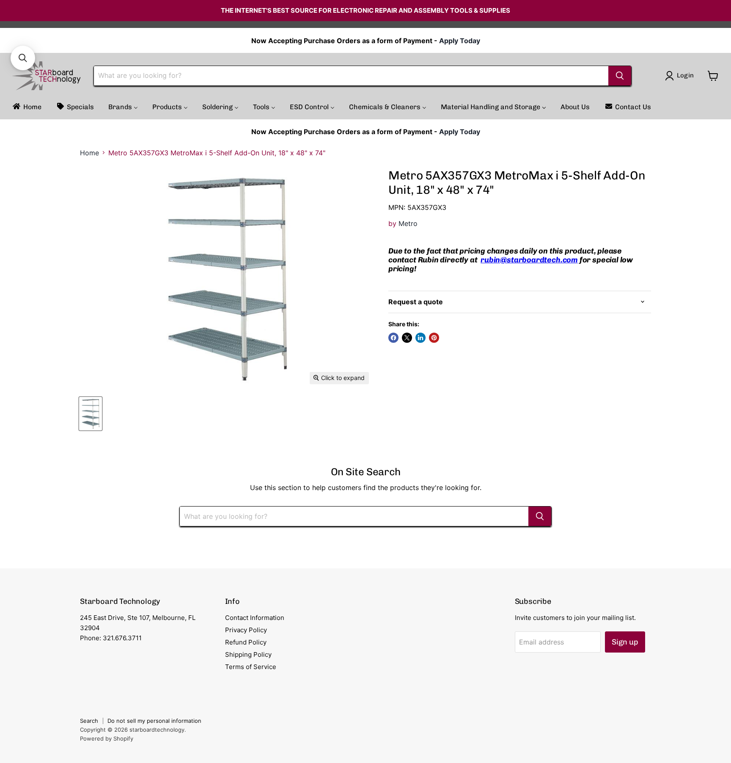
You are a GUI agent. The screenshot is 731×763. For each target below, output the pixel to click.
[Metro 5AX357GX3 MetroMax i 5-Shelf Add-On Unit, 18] (90, 413)
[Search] (619, 75)
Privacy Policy (246, 630)
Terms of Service (250, 667)
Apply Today (459, 40)
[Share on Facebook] (393, 338)
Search (89, 720)
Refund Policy (246, 642)
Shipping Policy (248, 654)
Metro (408, 223)
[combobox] (351, 75)
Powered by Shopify (106, 738)
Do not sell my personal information (154, 720)
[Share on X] (407, 338)
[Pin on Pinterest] (434, 338)
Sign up (625, 642)
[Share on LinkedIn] (420, 338)
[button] (23, 58)
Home (89, 153)
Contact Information (254, 618)
